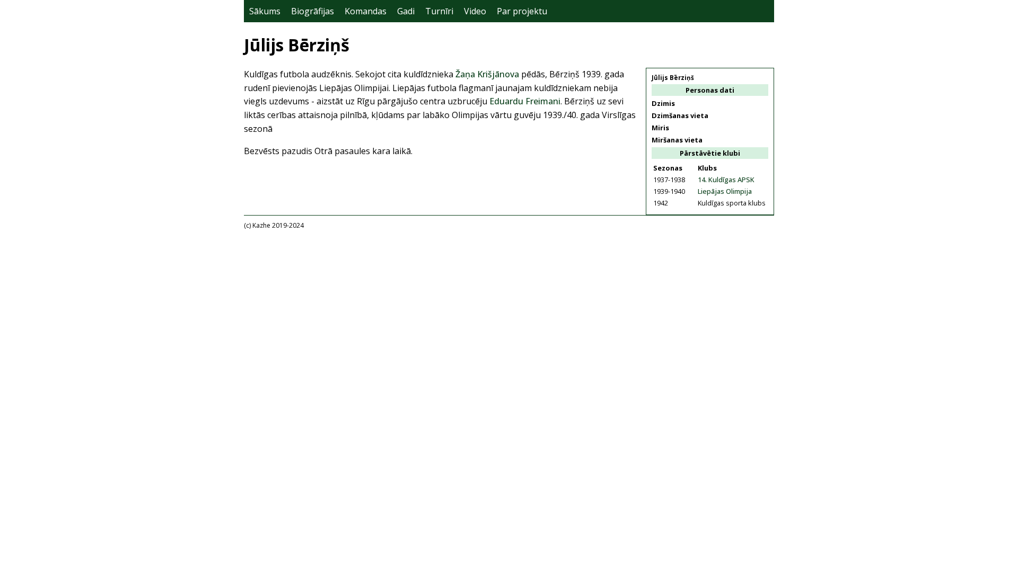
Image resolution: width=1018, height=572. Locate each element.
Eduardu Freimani (524, 101)
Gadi (406, 11)
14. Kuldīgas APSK (726, 179)
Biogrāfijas (312, 11)
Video (475, 11)
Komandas (366, 11)
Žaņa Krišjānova (487, 74)
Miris (660, 127)
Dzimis (663, 103)
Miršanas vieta (677, 140)
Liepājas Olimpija (725, 191)
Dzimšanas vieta (680, 115)
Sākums (264, 11)
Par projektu (522, 11)
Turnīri (439, 11)
